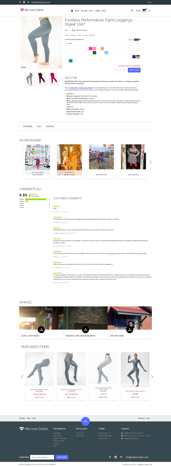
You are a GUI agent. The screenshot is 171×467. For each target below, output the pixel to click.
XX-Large (91, 35)
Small (67, 35)
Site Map (22, 418)
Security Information (105, 436)
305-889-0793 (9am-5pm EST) (134, 433)
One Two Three (117, 336)
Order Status (80, 436)
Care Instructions (59, 441)
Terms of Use (103, 438)
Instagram (27, 126)
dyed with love (128, 464)
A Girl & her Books (30, 336)
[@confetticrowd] (101, 161)
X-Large (85, 35)
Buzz (39, 126)
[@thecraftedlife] (37, 161)
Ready (136, 39)
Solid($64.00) (69, 39)
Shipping (56, 443)
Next (62, 80)
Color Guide (57, 436)
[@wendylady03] (133, 161)
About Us (141, 418)
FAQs (55, 446)
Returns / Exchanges (60, 438)
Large (79, 35)
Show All (130, 39)
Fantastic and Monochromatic (81, 336)
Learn (34, 418)
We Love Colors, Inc (34, 464)
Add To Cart (134, 70)
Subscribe (24, 457)
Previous (22, 80)
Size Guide (56, 433)
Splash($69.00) (79, 39)
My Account (79, 433)
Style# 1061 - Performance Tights (81, 88)
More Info (39, 397)
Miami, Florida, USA (145, 464)
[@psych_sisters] (69, 161)
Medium (73, 35)
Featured (50, 126)
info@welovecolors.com (40, 2)
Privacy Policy (103, 433)
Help (28, 418)
